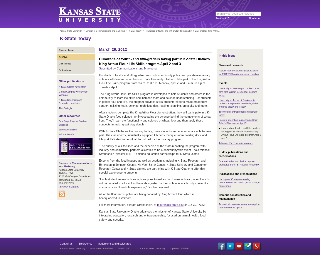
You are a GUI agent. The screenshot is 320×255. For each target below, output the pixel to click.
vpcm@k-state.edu (69, 186)
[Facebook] (221, 246)
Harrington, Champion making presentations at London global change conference (239, 182)
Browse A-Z (222, 18)
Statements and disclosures (114, 243)
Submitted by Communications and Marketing (128, 68)
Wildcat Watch (66, 134)
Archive (63, 57)
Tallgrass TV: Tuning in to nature (236, 143)
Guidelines (65, 70)
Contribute (65, 63)
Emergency (85, 243)
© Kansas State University (151, 248)
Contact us (66, 243)
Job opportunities (68, 129)
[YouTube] (239, 246)
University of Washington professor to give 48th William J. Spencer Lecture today (239, 91)
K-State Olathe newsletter (72, 87)
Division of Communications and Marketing (105, 31)
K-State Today (135, 31)
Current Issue (66, 50)
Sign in (252, 18)
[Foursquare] (247, 246)
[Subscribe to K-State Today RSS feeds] (62, 196)
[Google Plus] (256, 246)
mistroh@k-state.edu (170, 204)
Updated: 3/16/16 (179, 248)
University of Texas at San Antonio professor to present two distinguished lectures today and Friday (239, 103)
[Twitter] (230, 246)
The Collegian (66, 108)
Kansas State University (95, 14)
